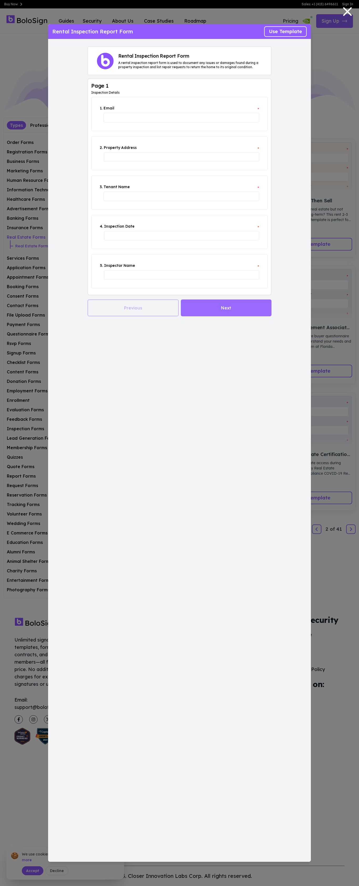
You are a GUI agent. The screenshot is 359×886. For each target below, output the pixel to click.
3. (101, 186)
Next (226, 308)
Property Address (120, 147)
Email (109, 108)
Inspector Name (119, 265)
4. (101, 226)
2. (101, 147)
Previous (133, 308)
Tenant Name (117, 186)
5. (101, 265)
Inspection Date (119, 226)
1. (101, 108)
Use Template (285, 31)
